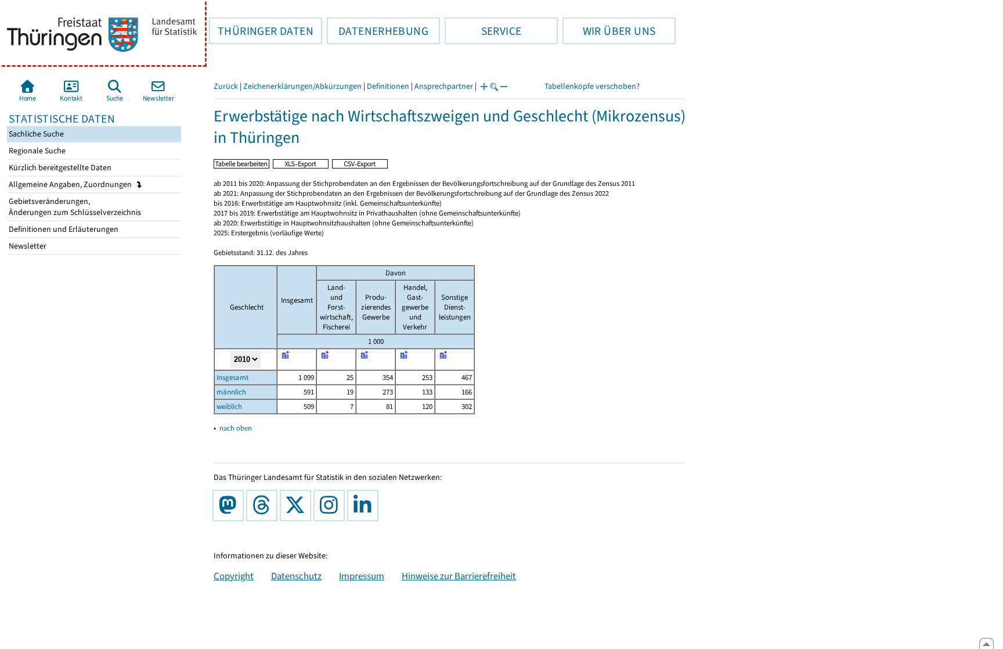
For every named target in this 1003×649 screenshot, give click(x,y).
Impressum (361, 575)
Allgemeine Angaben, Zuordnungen (71, 184)
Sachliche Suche (35, 133)
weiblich (229, 406)
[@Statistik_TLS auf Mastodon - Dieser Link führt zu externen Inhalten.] (230, 505)
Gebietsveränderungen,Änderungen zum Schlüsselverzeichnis (74, 207)
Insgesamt (232, 377)
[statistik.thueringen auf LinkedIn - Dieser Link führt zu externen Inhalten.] (365, 505)
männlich (231, 392)
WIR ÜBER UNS (608, 30)
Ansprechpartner (443, 86)
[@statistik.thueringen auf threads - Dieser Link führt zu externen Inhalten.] (264, 505)
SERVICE (483, 30)
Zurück (226, 86)
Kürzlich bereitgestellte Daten (59, 167)
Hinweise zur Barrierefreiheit (459, 575)
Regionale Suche (36, 150)
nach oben (235, 428)
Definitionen (388, 86)
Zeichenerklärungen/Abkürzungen (302, 86)
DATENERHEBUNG (377, 30)
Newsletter (26, 246)
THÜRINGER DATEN (261, 30)
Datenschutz (296, 575)
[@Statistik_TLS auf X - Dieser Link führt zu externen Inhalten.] (298, 505)
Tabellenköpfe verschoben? (592, 86)
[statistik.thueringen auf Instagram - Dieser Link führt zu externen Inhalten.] (331, 505)
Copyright (234, 575)
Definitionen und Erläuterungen (62, 229)
